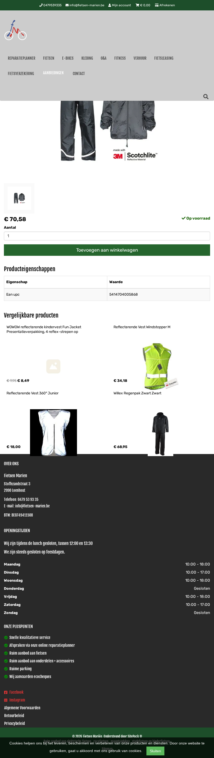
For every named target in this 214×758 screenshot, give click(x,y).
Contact (79, 73)
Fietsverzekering (21, 73)
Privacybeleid (14, 723)
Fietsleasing (163, 58)
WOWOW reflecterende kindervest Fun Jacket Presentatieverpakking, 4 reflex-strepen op (44, 329)
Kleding (87, 58)
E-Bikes (68, 58)
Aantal (10, 227)
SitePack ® (135, 736)
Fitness (120, 58)
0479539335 (52, 5)
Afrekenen (167, 5)
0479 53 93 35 (28, 499)
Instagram (17, 700)
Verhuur (140, 58)
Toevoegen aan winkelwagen (107, 250)
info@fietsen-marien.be (86, 5)
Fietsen (48, 58)
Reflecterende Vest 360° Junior (32, 393)
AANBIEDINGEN (53, 73)
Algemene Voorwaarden (22, 707)
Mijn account (121, 5)
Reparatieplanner (21, 58)
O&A (103, 58)
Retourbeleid (14, 715)
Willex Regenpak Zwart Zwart (137, 393)
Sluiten (155, 751)
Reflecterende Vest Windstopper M (142, 327)
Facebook (16, 692)
